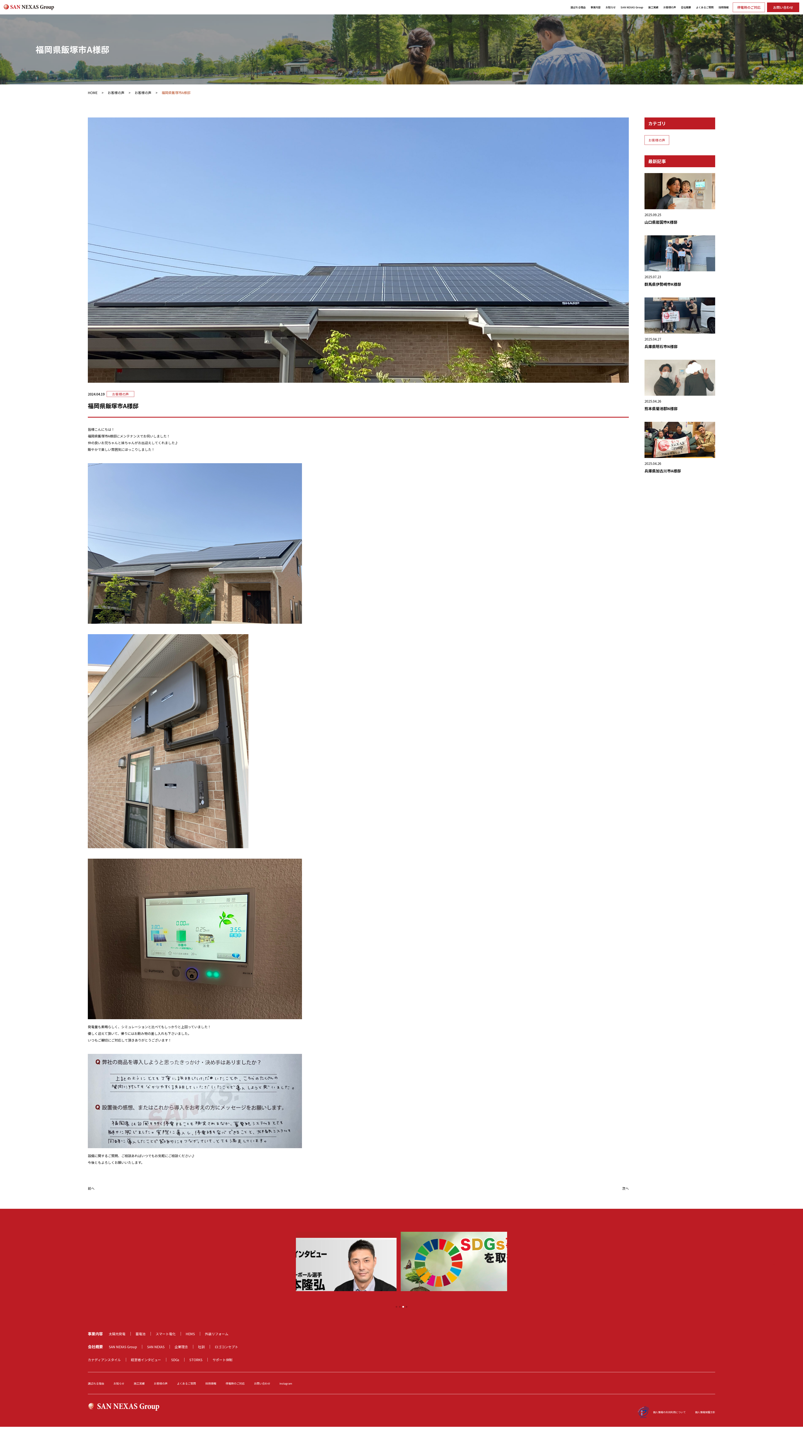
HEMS (190, 1333)
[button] (396, 1307)
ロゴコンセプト (226, 1346)
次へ (625, 1188)
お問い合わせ (783, 7)
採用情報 (724, 7)
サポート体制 (222, 1359)
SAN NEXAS (156, 1346)
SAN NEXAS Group (632, 7)
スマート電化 (166, 1333)
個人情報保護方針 (705, 1412)
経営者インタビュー (146, 1359)
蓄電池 (141, 1333)
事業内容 (596, 7)
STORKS (195, 1359)
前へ (91, 1188)
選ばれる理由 (578, 7)
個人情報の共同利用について (669, 1412)
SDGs (175, 1359)
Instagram (286, 1383)
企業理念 (181, 1346)
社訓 (201, 1346)
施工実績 (653, 7)
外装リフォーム (216, 1333)
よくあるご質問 (704, 7)
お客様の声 (669, 7)
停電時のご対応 (749, 7)
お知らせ (611, 7)
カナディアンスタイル (104, 1359)
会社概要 (686, 7)
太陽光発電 (117, 1333)
